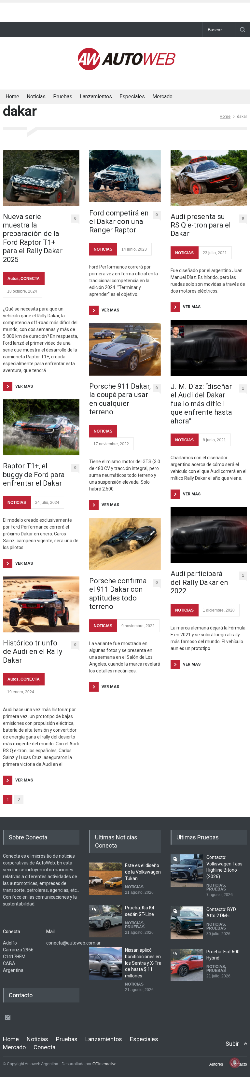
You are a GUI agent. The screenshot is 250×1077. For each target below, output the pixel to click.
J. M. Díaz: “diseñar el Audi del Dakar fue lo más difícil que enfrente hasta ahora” (201, 403)
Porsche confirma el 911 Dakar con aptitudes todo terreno (118, 594)
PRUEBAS (135, 927)
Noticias (36, 96)
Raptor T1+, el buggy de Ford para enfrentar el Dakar (34, 474)
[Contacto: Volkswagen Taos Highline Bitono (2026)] (187, 870)
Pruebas (62, 96)
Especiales (132, 96)
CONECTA (30, 278)
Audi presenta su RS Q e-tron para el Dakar (201, 225)
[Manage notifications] (234, 1062)
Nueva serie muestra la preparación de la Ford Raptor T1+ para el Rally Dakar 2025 (32, 238)
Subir (232, 1043)
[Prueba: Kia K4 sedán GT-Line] (105, 921)
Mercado (162, 96)
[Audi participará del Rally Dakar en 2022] (209, 535)
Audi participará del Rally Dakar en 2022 (199, 582)
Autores (216, 1064)
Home (12, 96)
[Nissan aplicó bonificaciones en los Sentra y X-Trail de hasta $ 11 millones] (105, 963)
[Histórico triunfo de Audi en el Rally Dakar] (41, 604)
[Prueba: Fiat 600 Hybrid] (187, 965)
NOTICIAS (16, 502)
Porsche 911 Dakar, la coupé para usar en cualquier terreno (120, 399)
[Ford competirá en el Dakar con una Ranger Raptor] (125, 176)
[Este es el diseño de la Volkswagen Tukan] (105, 879)
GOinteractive (104, 1064)
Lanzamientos (96, 96)
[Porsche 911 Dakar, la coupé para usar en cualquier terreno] (125, 349)
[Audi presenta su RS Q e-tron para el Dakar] (209, 178)
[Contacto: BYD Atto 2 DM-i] (187, 922)
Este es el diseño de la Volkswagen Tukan (143, 872)
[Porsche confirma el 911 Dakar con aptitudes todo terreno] (125, 544)
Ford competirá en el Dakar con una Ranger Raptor (119, 221)
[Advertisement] (125, 11)
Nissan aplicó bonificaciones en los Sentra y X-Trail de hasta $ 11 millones (144, 962)
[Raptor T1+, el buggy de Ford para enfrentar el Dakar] (41, 427)
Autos (13, 278)
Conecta (180, 97)
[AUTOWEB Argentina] (126, 69)
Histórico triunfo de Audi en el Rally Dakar (32, 651)
